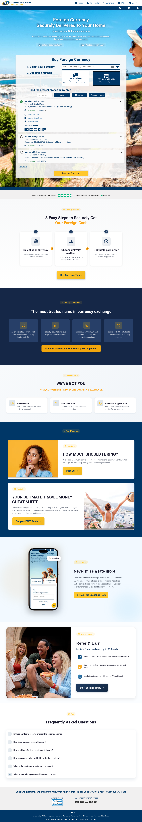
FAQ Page (121, 791)
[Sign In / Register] (137, 8)
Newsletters (83, 816)
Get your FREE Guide (27, 521)
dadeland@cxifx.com (35, 118)
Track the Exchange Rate (92, 595)
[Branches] (129, 8)
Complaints (58, 816)
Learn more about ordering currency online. (71, 39)
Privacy (91, 816)
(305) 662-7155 (33, 115)
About (134, 3)
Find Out (70, 470)
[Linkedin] (72, 812)
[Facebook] (70, 812)
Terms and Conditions (102, 816)
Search (62, 95)
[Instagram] (74, 812)
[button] (57, 802)
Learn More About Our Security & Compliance (72, 348)
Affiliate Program (48, 816)
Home (80, 3)
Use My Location (98, 95)
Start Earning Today (90, 687)
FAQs (123, 3)
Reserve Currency (71, 173)
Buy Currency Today (71, 275)
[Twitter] (68, 812)
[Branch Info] (120, 8)
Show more (23, 167)
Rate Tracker (94, 3)
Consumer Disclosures (71, 816)
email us (75, 791)
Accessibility (37, 816)
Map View (80, 95)
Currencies (109, 3)
